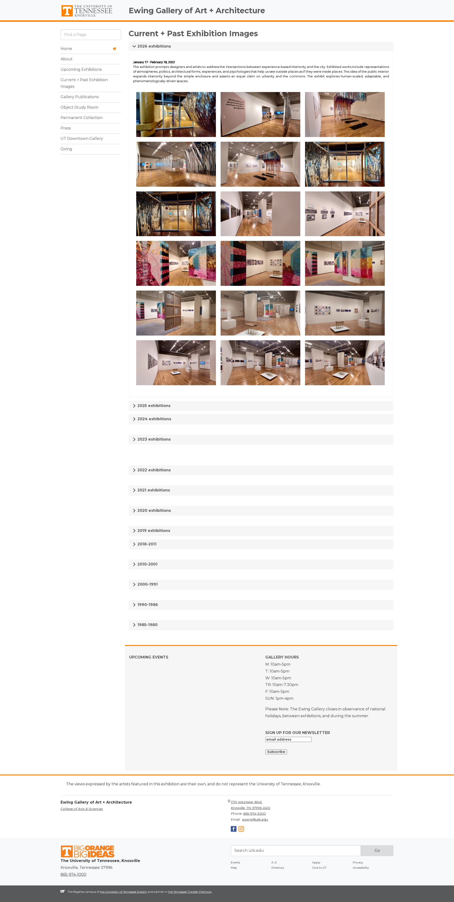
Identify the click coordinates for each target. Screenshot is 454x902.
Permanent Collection (82, 118)
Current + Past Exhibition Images (84, 83)
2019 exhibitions (153, 530)
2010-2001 (146, 564)
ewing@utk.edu (255, 819)
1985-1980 (146, 625)
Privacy (358, 862)
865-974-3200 (254, 813)
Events (235, 862)
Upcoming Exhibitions (81, 69)
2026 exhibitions (153, 46)
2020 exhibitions (153, 510)
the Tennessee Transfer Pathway (190, 891)
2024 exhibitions (153, 419)
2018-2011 (146, 544)
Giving (66, 149)
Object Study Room (79, 107)
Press (66, 128)
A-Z (274, 862)
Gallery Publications (80, 97)
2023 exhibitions (153, 439)
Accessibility (361, 867)
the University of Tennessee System (123, 891)
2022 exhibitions (153, 470)
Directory (277, 867)
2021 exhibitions (153, 490)
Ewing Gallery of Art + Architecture (197, 10)
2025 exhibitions (153, 405)
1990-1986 (147, 604)
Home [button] (66, 48)
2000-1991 (147, 584)
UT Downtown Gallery (82, 139)
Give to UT (319, 867)
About (67, 59)
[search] (91, 34)
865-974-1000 (73, 874)
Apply (316, 862)
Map (234, 867)
